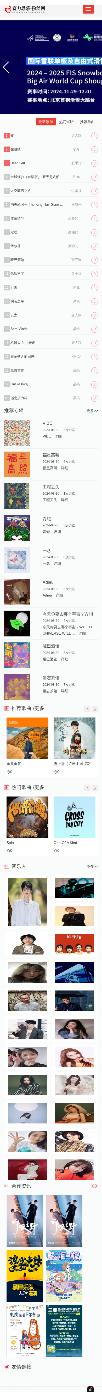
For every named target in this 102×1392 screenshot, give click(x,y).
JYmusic (28, 1389)
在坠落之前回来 (22, 356)
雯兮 (76, 149)
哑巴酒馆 (17, 260)
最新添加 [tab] (45, 122)
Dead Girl (17, 163)
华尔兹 (15, 246)
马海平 (76, 204)
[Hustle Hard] (76, 817)
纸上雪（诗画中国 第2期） (28, 764)
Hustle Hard (65, 843)
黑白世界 (17, 370)
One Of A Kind (20, 843)
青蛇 (47, 518)
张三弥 (76, 260)
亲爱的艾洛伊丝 (76, 218)
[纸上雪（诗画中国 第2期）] (28, 738)
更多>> (92, 411)
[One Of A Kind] (29, 817)
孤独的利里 (76, 232)
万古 (13, 287)
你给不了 (17, 274)
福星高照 (51, 455)
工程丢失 (51, 486)
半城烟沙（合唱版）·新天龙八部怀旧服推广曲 (37, 177)
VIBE (47, 423)
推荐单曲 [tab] (87, 122)
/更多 (38, 708)
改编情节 (17, 218)
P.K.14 (76, 356)
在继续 (15, 149)
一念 (47, 550)
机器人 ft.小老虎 (22, 343)
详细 (58, 436)
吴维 (76, 329)
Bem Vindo (18, 329)
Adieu (48, 582)
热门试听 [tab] (66, 122)
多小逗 (76, 274)
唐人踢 (76, 135)
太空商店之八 (20, 191)
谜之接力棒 (19, 398)
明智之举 (17, 301)
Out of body (19, 384)
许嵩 (76, 177)
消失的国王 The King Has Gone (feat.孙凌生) (37, 204)
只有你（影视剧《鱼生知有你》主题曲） (75, 764)
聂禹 (76, 370)
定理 (13, 232)
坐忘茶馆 (51, 677)
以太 (13, 315)
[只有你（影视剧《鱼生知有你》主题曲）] (75, 738)
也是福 (76, 191)
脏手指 (76, 163)
